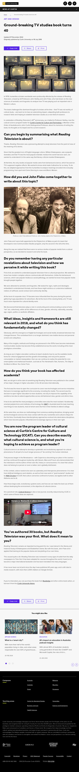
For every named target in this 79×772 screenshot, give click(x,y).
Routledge (46, 581)
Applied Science (10, 637)
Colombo (30, 685)
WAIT (46, 404)
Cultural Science (24, 492)
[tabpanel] (21, 638)
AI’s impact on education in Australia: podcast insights (55, 641)
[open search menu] (69, 3)
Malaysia (55, 680)
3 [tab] (13, 663)
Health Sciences (32, 710)
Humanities (56, 701)
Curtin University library (26, 583)
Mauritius (55, 685)
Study (65, 3)
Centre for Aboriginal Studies (36, 701)
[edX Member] (74, 744)
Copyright (7, 756)
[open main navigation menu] (74, 3)
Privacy (25, 756)
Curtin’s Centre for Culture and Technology (46, 122)
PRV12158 (51, 761)
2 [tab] (9, 663)
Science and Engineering (60, 705)
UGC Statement (35, 756)
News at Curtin (10, 9)
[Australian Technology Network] (53, 744)
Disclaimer (16, 756)
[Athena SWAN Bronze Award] (6, 744)
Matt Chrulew (11, 475)
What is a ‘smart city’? (14, 640)
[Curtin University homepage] (10, 3)
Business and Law (32, 705)
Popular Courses (48, 756)
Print (42, 48)
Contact (69, 756)
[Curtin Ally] (29, 744)
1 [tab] (6, 663)
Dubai (29, 689)
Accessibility (60, 756)
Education (43, 637)
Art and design (11, 19)
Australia (30, 680)
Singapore (56, 689)
